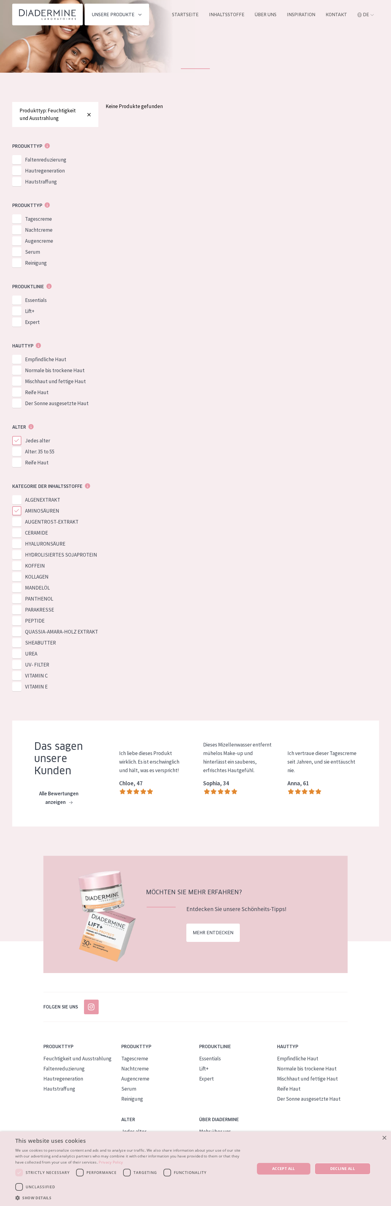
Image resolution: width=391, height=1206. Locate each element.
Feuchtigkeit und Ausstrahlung (77, 1058)
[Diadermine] (47, 14)
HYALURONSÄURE (45, 543)
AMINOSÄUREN (42, 510)
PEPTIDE (35, 620)
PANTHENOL (39, 598)
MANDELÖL (37, 587)
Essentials (36, 300)
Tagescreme (38, 219)
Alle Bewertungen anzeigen (59, 797)
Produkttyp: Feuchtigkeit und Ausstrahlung (48, 114)
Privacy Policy (111, 1162)
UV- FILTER (37, 664)
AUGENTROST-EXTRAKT (52, 521)
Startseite (185, 14)
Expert (32, 322)
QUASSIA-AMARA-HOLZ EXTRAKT (61, 631)
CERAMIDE (36, 532)
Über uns (265, 14)
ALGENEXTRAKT (42, 499)
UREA (31, 653)
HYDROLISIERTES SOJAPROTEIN (61, 554)
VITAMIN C (36, 675)
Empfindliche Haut (45, 359)
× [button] (384, 1138)
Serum (32, 252)
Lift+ (30, 311)
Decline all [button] (342, 1168)
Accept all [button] (283, 1168)
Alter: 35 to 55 (39, 451)
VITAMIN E (36, 686)
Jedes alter (37, 440)
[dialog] (195, 1169)
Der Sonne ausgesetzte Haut (57, 403)
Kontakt (336, 14)
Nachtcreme (39, 230)
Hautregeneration (45, 170)
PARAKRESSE (39, 609)
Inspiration (301, 14)
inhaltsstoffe (226, 14)
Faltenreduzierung (45, 159)
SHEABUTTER (40, 642)
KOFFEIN (35, 565)
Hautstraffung (41, 181)
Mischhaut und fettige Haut (55, 381)
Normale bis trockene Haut (55, 370)
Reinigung (36, 263)
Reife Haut (37, 392)
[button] (131, 1197)
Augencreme (39, 241)
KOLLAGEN (37, 576)
